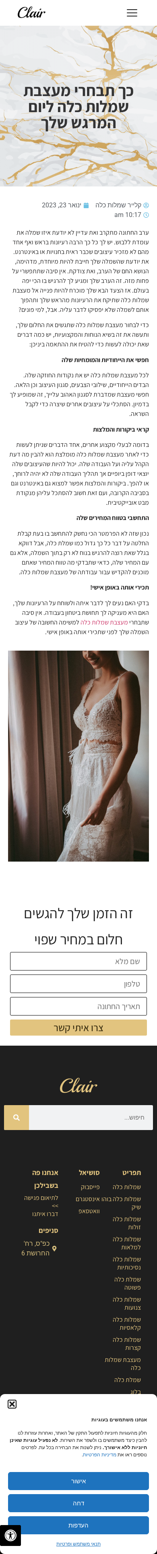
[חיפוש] (16, 1117)
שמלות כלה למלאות (127, 1243)
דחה (78, 1503)
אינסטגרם (87, 1199)
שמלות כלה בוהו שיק (121, 1203)
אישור (78, 1481)
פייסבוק (90, 1187)
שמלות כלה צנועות (127, 1303)
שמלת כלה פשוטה (127, 1283)
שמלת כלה (127, 1380)
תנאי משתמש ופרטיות (78, 1544)
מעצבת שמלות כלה (104, 622)
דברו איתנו (45, 1214)
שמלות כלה (127, 1187)
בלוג (135, 1392)
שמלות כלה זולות (127, 1223)
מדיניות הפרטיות (99, 1455)
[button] (12, 1404)
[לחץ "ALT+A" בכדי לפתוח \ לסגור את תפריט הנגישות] (10, 1535)
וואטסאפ (88, 1211)
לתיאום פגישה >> (41, 1202)
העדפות (78, 1525)
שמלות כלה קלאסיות (127, 1323)
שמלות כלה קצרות (127, 1343)
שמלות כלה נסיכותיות (127, 1263)
